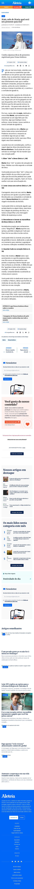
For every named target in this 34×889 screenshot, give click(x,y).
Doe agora (16, 7)
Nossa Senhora (12, 340)
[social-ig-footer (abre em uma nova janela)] (21, 862)
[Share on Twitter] (23, 65)
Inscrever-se (7, 379)
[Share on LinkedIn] (20, 65)
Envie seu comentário (17, 453)
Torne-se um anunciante (17, 878)
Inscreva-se (17, 844)
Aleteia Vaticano (6, 27)
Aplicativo (17, 842)
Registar (6, 7)
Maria (4, 340)
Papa (4, 726)
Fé (3, 634)
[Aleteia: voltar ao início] (17, 2)
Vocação (5, 695)
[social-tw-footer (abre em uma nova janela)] (18, 862)
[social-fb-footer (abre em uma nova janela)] (15, 862)
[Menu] (6, 3)
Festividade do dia (11, 579)
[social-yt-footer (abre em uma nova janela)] (12, 862)
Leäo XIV (5, 667)
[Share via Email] (26, 65)
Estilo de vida (17, 828)
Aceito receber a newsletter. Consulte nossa (16, 374)
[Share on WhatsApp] (29, 65)
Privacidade (17, 883)
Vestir (17, 846)
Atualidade (17, 826)
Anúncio (17, 849)
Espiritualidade (5, 12)
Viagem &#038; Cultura (17, 833)
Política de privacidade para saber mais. (16, 374)
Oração (27, 7)
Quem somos (17, 872)
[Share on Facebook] (17, 65)
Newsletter (17, 840)
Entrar (21, 817)
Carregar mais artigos (17, 512)
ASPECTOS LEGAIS (17, 875)
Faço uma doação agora (11, 422)
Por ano (17, 856)
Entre (24, 447)
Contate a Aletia (17, 881)
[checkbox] (3, 374)
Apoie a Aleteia (17, 869)
